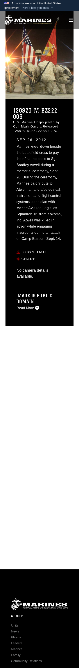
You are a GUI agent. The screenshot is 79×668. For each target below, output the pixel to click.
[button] (38, 8)
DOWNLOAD (33, 252)
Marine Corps (39, 604)
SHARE (28, 259)
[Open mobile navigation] (71, 20)
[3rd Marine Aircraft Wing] (28, 20)
